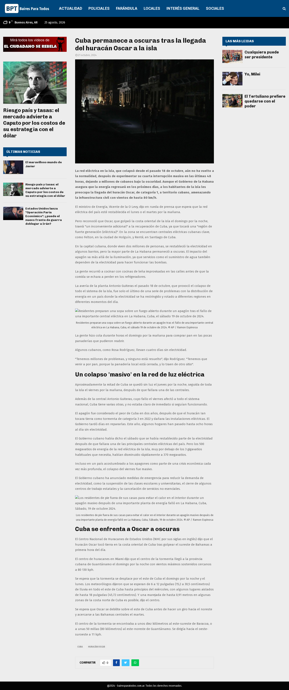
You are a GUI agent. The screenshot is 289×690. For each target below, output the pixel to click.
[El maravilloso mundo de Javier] (13, 167)
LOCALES (152, 8)
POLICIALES (99, 8)
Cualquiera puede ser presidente (262, 54)
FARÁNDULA (126, 8)
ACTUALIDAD (70, 8)
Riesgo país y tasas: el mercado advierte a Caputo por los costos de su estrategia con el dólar (34, 123)
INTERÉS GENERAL (183, 8)
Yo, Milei (252, 74)
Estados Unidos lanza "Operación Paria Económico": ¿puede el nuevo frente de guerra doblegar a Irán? (43, 216)
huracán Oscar (96, 647)
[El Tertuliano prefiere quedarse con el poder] (232, 100)
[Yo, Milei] (232, 78)
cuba (80, 647)
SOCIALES (215, 8)
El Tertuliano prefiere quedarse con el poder (265, 101)
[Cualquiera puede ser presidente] (232, 56)
